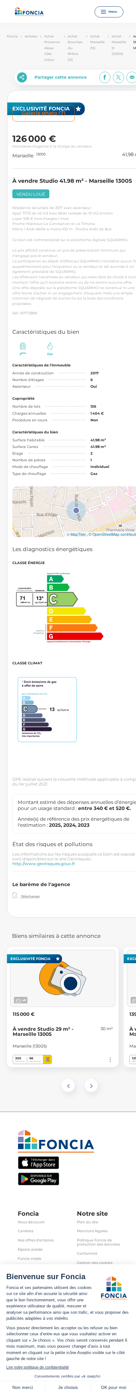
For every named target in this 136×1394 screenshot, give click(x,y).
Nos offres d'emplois (35, 1240)
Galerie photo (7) (43, 113)
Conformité (87, 1254)
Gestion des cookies (94, 1263)
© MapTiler (76, 534)
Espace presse (30, 1249)
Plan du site (87, 1222)
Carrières (25, 1231)
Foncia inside (29, 1259)
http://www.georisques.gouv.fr (43, 863)
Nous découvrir (31, 1222)
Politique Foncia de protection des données (98, 1242)
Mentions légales (92, 1231)
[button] (76, 510)
